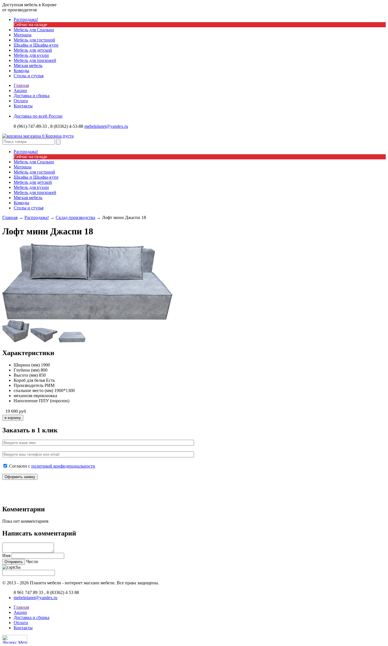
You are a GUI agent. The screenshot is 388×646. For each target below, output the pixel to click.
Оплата (21, 100)
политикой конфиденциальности (63, 466)
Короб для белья (29, 380)
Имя (6, 555)
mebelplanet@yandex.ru (106, 126)
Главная (21, 85)
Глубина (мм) (26, 370)
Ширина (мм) (27, 364)
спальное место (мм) (33, 390)
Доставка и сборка (31, 95)
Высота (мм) (26, 375)
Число (32, 561)
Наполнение (26, 400)
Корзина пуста (58, 136)
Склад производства (75, 217)
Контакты (23, 105)
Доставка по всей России (38, 116)
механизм (23, 395)
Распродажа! (36, 217)
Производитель (28, 385)
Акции (20, 90)
